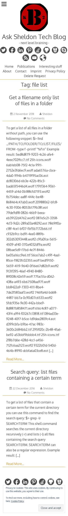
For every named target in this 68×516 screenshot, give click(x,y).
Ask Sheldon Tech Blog (34, 37)
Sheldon (47, 113)
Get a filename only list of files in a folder (34, 100)
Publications (26, 66)
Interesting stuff (50, 66)
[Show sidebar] (4, 4)
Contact (20, 71)
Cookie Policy (17, 501)
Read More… (15, 359)
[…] (51, 351)
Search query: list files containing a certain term (34, 375)
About (7, 71)
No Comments (35, 118)
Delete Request (35, 76)
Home (9, 66)
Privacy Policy (55, 71)
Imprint (36, 71)
